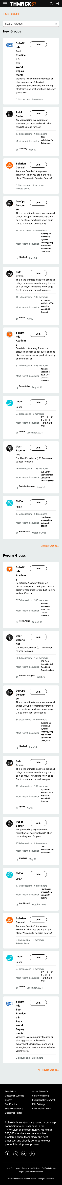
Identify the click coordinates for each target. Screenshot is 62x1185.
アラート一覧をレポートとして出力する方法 (47, 421)
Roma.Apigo (24, 386)
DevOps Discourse (20, 205)
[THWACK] (23, 3)
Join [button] (38, 44)
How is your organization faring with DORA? (46, 521)
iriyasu (22, 431)
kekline (22, 317)
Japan (19, 401)
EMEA (19, 501)
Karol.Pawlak (24, 531)
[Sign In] (57, 3)
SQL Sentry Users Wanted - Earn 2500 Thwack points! (47, 476)
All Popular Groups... (48, 1069)
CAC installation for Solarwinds (47, 140)
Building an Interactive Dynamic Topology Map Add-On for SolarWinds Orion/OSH (47, 243)
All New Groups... (50, 545)
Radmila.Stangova (27, 486)
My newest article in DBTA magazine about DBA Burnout (47, 306)
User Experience (20, 450)
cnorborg (23, 148)
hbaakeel (23, 257)
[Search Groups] (56, 24)
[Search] (51, 3)
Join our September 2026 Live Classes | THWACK (45, 375)
